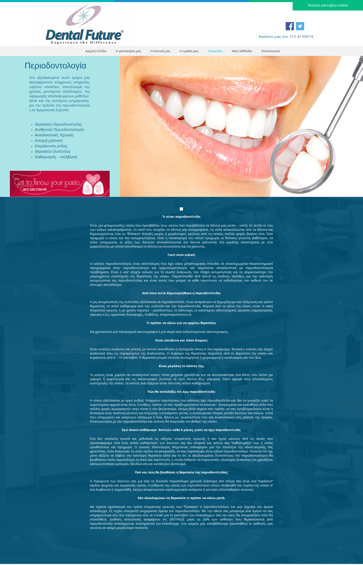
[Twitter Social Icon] (300, 26)
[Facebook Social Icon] (290, 26)
